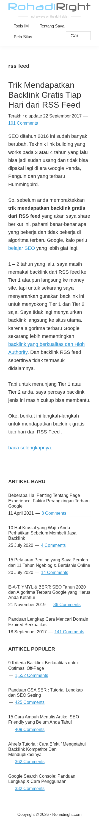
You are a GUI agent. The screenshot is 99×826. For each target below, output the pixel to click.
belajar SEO (21, 248)
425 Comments (30, 702)
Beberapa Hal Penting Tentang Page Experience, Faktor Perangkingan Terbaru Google (49, 500)
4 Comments (53, 545)
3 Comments (54, 513)
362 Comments (30, 761)
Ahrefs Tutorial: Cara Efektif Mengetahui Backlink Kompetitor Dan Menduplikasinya (47, 749)
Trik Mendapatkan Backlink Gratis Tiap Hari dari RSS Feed (44, 94)
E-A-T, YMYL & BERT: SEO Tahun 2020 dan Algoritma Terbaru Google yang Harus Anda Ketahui (49, 592)
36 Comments (67, 604)
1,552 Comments (31, 675)
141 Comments (69, 631)
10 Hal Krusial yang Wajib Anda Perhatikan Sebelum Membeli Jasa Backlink (42, 533)
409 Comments (30, 729)
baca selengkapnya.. (31, 447)
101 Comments (23, 123)
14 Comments (54, 572)
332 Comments (30, 788)
